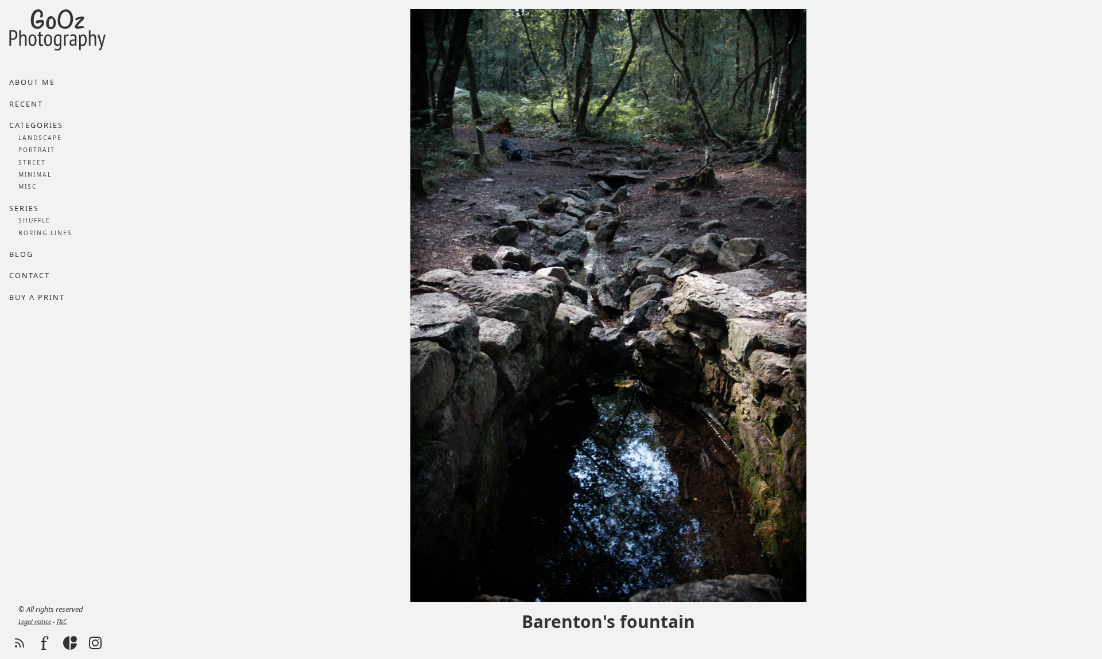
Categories (36, 125)
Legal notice (34, 622)
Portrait (36, 150)
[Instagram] (95, 643)
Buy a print (37, 297)
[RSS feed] (19, 643)
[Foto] (45, 643)
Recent (26, 104)
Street (32, 162)
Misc (27, 186)
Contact (29, 275)
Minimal (35, 174)
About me (32, 82)
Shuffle (34, 220)
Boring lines (45, 233)
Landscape (40, 138)
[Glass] (70, 643)
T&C (61, 622)
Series (24, 208)
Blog (21, 254)
